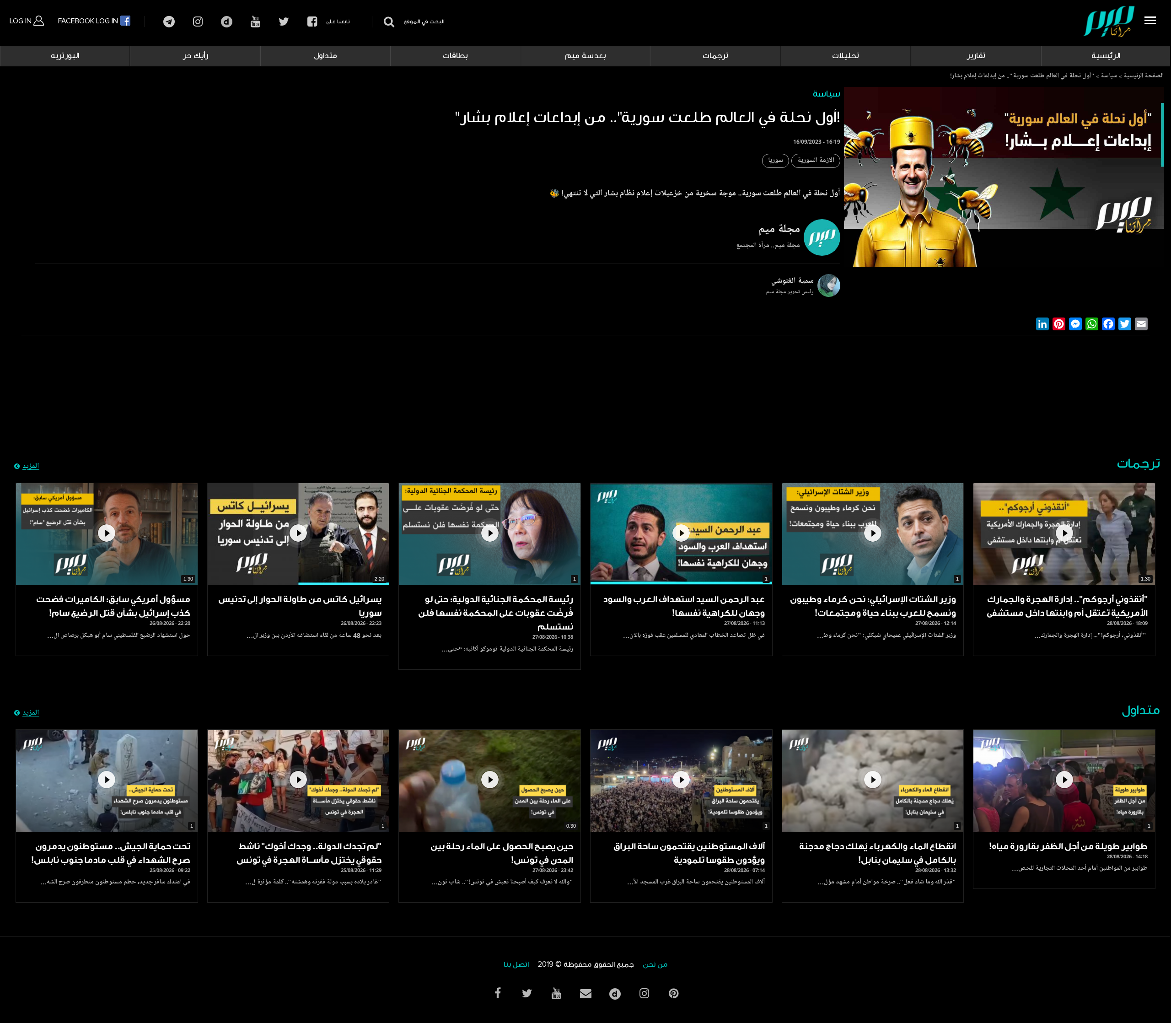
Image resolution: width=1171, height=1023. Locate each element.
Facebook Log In (89, 21)
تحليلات (845, 56)
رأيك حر (195, 56)
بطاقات (455, 56)
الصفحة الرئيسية (1143, 76)
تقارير (976, 56)
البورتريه (65, 56)
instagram (198, 21)
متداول (325, 56)
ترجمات (715, 56)
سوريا (775, 161)
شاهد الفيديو (1064, 534)
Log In (21, 21)
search (387, 21)
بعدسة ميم (585, 56)
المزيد (30, 466)
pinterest (673, 993)
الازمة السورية (815, 161)
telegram (169, 21)
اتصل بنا (516, 965)
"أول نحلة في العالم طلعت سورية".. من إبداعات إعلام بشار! (1022, 76)
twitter (283, 21)
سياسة (1109, 76)
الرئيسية (1105, 56)
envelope (585, 993)
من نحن (655, 965)
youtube (255, 21)
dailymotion (227, 21)
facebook (312, 21)
